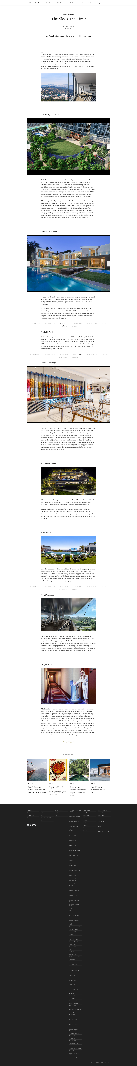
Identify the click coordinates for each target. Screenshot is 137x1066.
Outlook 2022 (72, 918)
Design (85, 822)
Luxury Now (72, 848)
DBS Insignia (101, 815)
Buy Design (72, 863)
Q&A (42, 815)
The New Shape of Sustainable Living (73, 1030)
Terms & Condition (31, 817)
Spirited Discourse (73, 826)
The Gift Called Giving (74, 821)
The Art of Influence (74, 1040)
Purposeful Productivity (75, 946)
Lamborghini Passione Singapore (103, 832)
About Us (29, 810)
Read (42, 820)
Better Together (73, 1017)
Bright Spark (72, 1014)
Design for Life (73, 843)
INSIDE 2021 (72, 910)
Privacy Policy (30, 815)
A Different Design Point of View (75, 1006)
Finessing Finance (73, 833)
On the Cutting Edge (74, 814)
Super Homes (72, 865)
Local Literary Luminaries (75, 878)
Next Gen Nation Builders (75, 1027)
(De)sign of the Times (74, 941)
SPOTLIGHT (90, 2)
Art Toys (71, 885)
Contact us (29, 812)
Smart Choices (72, 959)
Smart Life (71, 868)
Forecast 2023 (72, 944)
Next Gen (71, 961)
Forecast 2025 (72, 984)
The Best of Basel (73, 853)
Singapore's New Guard (75, 1009)
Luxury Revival (72, 913)
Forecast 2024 (72, 975)
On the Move (72, 1050)
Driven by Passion (73, 939)
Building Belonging (73, 1057)
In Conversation (73, 895)
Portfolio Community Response (74, 901)
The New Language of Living (74, 1054)
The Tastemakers (73, 1003)
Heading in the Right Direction (74, 992)
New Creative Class (74, 978)
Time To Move (72, 880)
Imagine (71, 860)
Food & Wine (86, 815)
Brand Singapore (73, 855)
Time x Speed (72, 838)
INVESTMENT (59, 2)
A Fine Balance (72, 973)
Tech (84, 827)
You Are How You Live (74, 816)
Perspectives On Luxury (75, 870)
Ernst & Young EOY (102, 810)
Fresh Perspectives (74, 890)
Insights (57, 815)
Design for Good (73, 964)
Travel (85, 820)
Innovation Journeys (74, 936)
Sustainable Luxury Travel (74, 905)
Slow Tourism (72, 873)
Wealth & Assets (59, 810)
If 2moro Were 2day (74, 819)
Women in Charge (73, 995)
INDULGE (80, 2)
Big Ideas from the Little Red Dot (75, 829)
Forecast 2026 (72, 1035)
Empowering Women (74, 1043)
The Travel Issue (73, 954)
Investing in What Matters (75, 1045)
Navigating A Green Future (74, 923)
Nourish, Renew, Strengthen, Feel (73, 981)
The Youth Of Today (74, 875)
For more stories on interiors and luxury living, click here (59, 742)
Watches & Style (87, 810)
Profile (42, 812)
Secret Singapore (102, 824)
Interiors (85, 817)
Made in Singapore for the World (74, 967)
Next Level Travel (73, 1019)
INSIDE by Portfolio (102, 829)
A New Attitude (72, 949)
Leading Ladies (73, 951)
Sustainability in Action (75, 1000)
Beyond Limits (72, 1038)
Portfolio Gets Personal (75, 1048)
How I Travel (72, 998)
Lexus (99, 826)
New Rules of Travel (74, 915)
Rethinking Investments (75, 1022)
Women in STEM (73, 898)
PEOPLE (49, 2)
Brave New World (73, 929)
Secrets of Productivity (75, 926)
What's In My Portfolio (46, 817)
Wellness (85, 825)
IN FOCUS (70, 2)
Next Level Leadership (74, 987)
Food (70, 888)
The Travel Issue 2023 (74, 956)
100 (41, 810)
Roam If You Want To (74, 858)
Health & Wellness (73, 931)
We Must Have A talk (74, 845)
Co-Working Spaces (74, 883)
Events (85, 830)
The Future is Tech (73, 840)
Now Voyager (72, 835)
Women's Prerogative (74, 850)
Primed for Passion (74, 970)
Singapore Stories (73, 934)
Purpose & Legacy (73, 1024)
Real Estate (58, 812)
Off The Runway (73, 824)
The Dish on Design (74, 920)
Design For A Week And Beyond (75, 811)
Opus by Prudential (102, 812)
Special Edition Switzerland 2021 (102, 818)
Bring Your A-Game (74, 908)
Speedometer (86, 812)
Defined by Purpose (74, 989)
